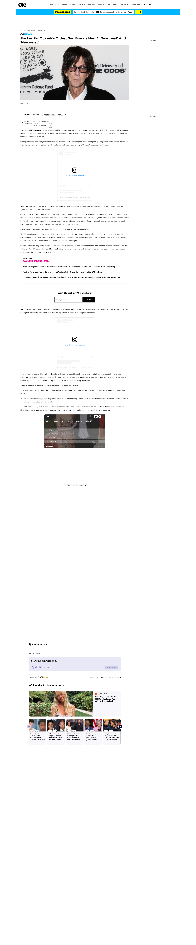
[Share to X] (35, 122)
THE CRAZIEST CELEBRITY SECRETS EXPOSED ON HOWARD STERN (49, 385)
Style (72, 4)
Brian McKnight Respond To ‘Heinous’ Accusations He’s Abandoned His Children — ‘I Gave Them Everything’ (69, 267)
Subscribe (136, 4)
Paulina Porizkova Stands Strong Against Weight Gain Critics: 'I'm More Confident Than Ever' (62, 272)
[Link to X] (155, 4)
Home (22, 30)
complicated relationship (94, 246)
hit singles (54, 133)
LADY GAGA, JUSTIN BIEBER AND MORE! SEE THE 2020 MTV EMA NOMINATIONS (54, 229)
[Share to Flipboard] (42, 122)
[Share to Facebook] (28, 122)
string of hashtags (38, 206)
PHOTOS (91, 4)
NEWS (64, 4)
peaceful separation (75, 399)
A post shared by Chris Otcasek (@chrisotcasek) (74, 197)
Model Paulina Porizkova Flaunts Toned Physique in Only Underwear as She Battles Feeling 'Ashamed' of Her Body (71, 277)
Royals (82, 4)
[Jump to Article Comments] (21, 122)
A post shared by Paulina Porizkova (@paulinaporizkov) (75, 368)
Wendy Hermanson (31, 114)
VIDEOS (101, 4)
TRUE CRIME (112, 4)
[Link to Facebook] (144, 4)
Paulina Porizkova (38, 30)
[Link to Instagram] (149, 4)
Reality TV (54, 4)
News (28, 30)
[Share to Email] (49, 122)
